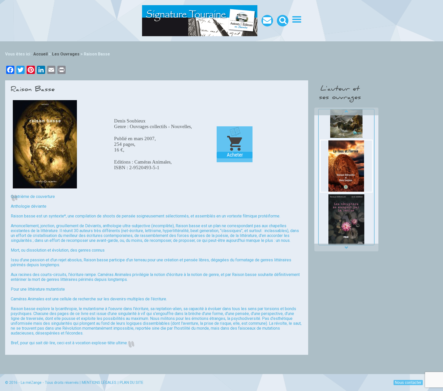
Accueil (40, 54)
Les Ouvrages (65, 54)
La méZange (31, 382)
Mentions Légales (99, 382)
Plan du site (131, 382)
